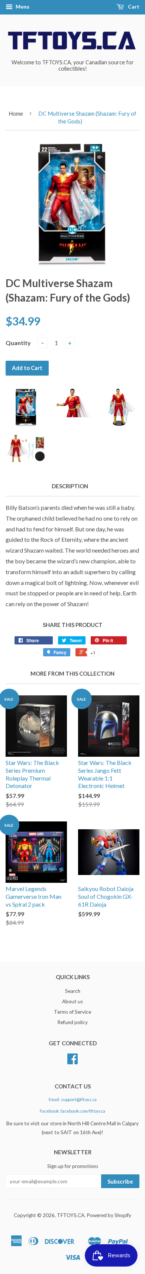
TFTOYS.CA (70, 1215)
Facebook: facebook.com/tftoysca (72, 1111)
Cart (133, 6)
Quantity (18, 342)
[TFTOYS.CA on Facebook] (72, 1061)
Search (72, 991)
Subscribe (120, 1181)
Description (70, 486)
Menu (21, 6)
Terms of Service (72, 1012)
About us (72, 1001)
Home (16, 113)
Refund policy (72, 1022)
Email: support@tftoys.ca (73, 1099)
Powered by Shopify (109, 1215)
